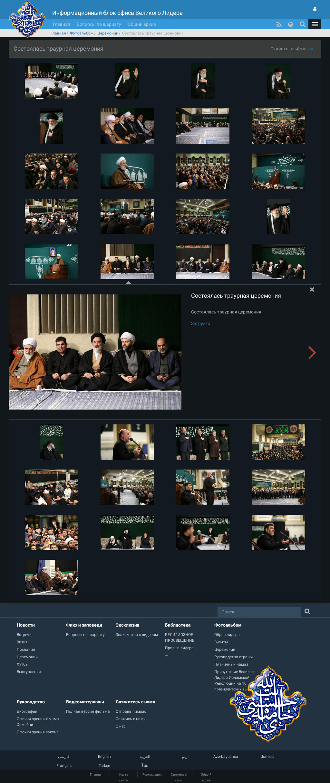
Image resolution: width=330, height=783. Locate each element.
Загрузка (200, 323)
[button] (314, 24)
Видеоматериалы (85, 701)
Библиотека (177, 625)
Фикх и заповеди (84, 625)
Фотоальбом (81, 33)
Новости (26, 625)
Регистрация (151, 774)
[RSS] (279, 24)
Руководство (31, 701)
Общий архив (142, 24)
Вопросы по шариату (99, 24)
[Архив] (189, 655)
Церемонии (107, 33)
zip (310, 48)
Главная (61, 24)
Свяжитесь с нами (135, 701)
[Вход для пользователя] (314, 9)
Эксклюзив (128, 625)
